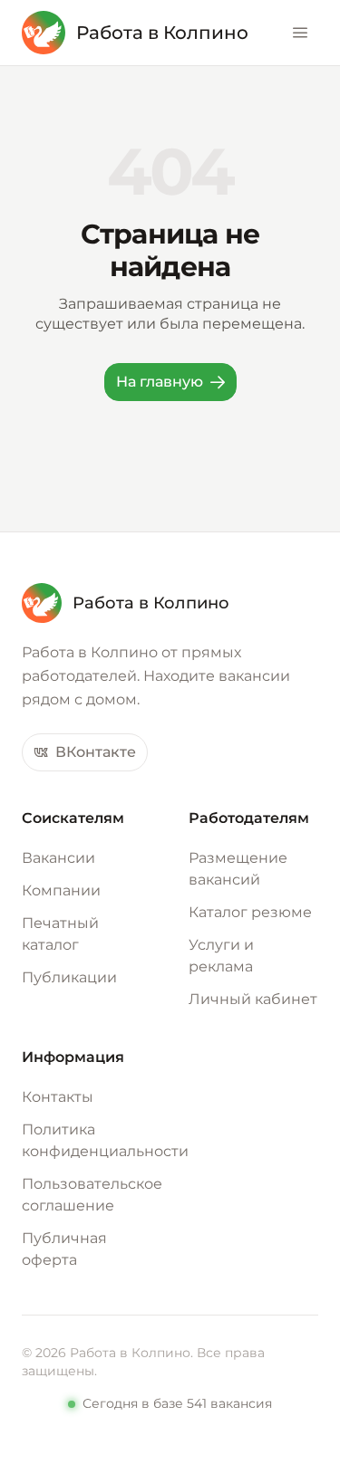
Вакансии (58, 857)
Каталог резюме (250, 912)
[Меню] (300, 32)
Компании (61, 890)
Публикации (69, 977)
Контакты (57, 1096)
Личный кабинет (253, 999)
